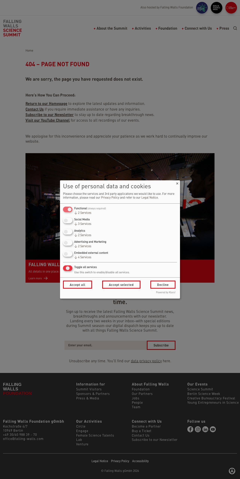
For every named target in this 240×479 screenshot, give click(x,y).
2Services (82, 213)
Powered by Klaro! (166, 292)
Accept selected (121, 285)
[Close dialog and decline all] (177, 182)
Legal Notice (149, 197)
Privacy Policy (110, 197)
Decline (163, 285)
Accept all (77, 285)
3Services (82, 224)
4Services (82, 257)
